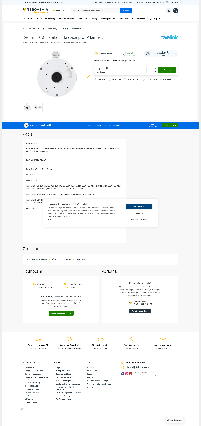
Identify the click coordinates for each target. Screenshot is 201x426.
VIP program (30, 399)
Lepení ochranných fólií (66, 396)
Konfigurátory (157, 2)
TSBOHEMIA (155, 372)
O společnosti (93, 368)
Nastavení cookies (94, 387)
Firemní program (32, 389)
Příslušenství (76, 29)
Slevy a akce (61, 10)
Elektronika (82, 19)
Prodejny (110, 2)
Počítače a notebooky (46, 19)
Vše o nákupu (99, 2)
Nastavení (139, 213)
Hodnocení (107, 125)
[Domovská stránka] (24, 29)
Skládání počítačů (63, 377)
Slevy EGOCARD (31, 386)
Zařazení (97, 125)
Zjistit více (51, 220)
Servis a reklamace (33, 374)
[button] (172, 2)
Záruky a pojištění (63, 374)
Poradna (116, 125)
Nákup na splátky (63, 371)
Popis (90, 125)
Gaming (94, 19)
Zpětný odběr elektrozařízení (68, 384)
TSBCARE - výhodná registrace (68, 393)
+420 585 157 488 (31, 2)
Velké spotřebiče (108, 19)
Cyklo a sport (154, 19)
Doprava (59, 368)
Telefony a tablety (66, 19)
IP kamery (64, 29)
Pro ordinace (138, 2)
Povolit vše (139, 207)
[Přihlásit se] (168, 10)
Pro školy (127, 2)
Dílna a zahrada (138, 19)
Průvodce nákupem (33, 368)
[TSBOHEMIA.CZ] (35, 10)
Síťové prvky (52, 29)
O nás (148, 2)
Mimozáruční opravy (64, 381)
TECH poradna (31, 396)
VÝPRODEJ (28, 19)
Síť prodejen (92, 371)
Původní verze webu (33, 393)
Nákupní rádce (31, 402)
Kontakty (90, 374)
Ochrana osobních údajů (97, 381)
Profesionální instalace (66, 399)
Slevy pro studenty (32, 383)
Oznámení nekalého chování (99, 384)
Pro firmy (118, 2)
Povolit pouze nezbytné (139, 219)
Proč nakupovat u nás (34, 371)
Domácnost (123, 19)
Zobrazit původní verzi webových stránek (149, 375)
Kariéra (90, 377)
